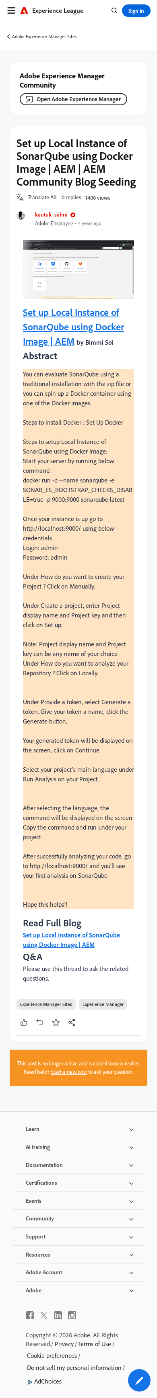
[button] (42, 198)
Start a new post (69, 1071)
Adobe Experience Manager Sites (44, 36)
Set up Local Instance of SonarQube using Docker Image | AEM (73, 326)
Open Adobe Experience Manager (79, 99)
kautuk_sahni (51, 214)
